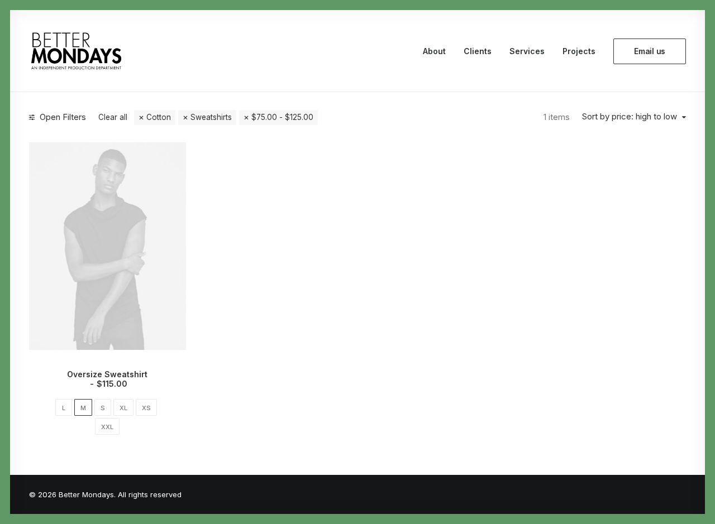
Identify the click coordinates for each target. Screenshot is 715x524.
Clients (478, 51)
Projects (579, 51)
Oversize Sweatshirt (107, 378)
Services (527, 51)
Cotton (158, 117)
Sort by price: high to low (629, 117)
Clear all (112, 117)
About (434, 51)
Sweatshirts (211, 117)
